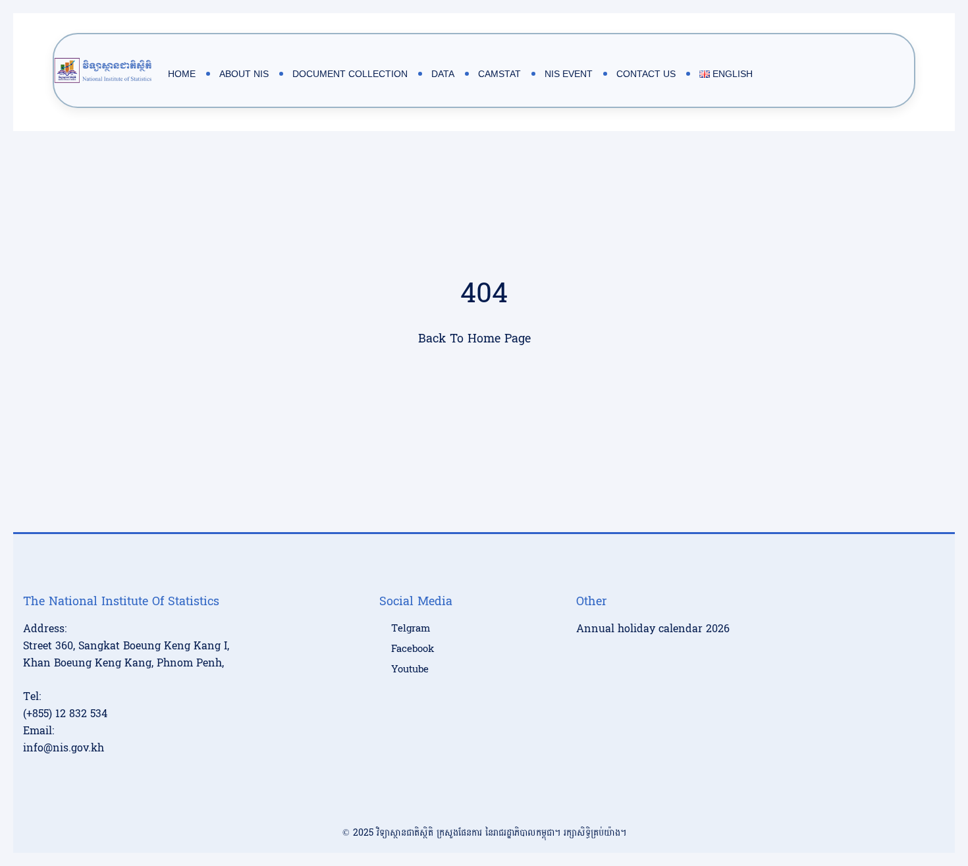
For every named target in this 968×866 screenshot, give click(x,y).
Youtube (410, 669)
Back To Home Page (474, 339)
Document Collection (350, 73)
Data (442, 73)
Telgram (410, 628)
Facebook (412, 649)
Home (182, 73)
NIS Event (569, 73)
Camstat (499, 73)
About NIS (244, 73)
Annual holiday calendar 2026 (653, 628)
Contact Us (646, 73)
